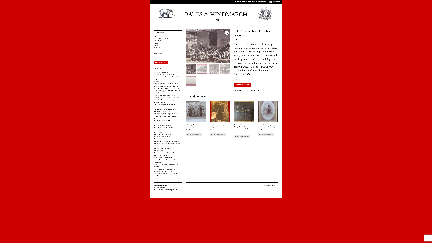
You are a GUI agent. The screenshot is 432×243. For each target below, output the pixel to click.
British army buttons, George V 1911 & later (166, 98)
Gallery (156, 43)
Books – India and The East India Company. (167, 88)
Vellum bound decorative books (163, 171)
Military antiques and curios (162, 148)
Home (155, 36)
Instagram (276, 2)
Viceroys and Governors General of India (166, 173)
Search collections (160, 62)
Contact (156, 45)
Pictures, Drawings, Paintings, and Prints (166, 160)
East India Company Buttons (162, 111)
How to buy (157, 41)
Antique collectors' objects (162, 72)
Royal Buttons (158, 162)
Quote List (157, 48)
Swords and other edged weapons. (164, 169)
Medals (156, 139)
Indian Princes (158, 132)
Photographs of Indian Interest (163, 157)
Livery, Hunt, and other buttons (163, 134)
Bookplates (157, 81)
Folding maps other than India (163, 121)
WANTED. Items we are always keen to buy (167, 176)
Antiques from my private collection (164, 74)
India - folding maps (160, 123)
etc (154, 118)
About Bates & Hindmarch (162, 38)
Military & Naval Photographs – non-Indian (167, 141)
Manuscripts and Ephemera (162, 137)
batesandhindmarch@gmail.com (167, 190)
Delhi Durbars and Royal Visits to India (165, 109)
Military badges (158, 151)
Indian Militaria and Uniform (162, 125)
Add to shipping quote (242, 85)
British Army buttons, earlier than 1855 (165, 95)
